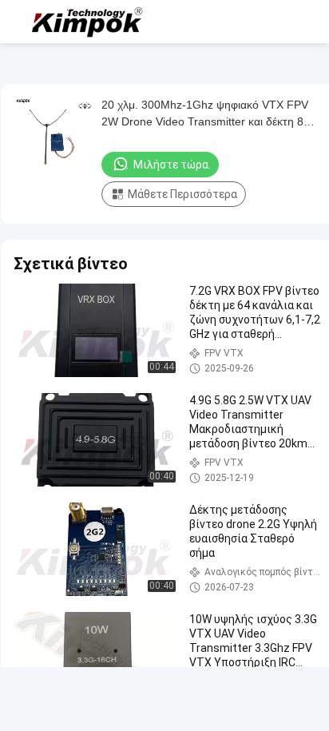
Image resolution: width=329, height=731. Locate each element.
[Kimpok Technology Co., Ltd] (88, 21)
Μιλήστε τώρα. (172, 164)
